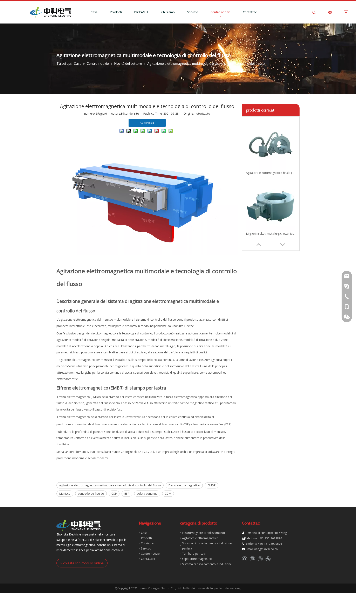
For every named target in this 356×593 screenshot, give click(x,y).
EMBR (211, 485)
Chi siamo (168, 12)
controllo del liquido (91, 493)
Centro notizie (221, 12)
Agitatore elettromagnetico (200, 538)
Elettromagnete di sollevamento (203, 533)
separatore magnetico (197, 559)
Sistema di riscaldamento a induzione (207, 564)
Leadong (234, 588)
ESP (126, 493)
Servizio (192, 12)
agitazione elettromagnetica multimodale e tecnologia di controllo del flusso (110, 485)
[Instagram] (260, 558)
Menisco (64, 493)
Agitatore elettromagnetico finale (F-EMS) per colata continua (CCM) (270, 173)
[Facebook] (244, 558)
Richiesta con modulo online (82, 563)
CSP (114, 493)
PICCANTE (141, 12)
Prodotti (116, 12)
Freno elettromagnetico (184, 485)
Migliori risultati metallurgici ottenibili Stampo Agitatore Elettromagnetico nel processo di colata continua (270, 233)
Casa (94, 12)
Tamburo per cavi (194, 553)
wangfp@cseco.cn (266, 549)
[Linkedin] (252, 558)
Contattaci (250, 12)
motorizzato (202, 113)
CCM (168, 493)
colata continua (147, 493)
